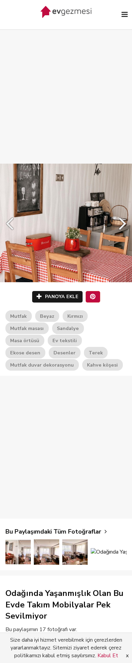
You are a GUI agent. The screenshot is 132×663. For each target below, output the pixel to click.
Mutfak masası (27, 328)
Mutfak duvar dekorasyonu (42, 364)
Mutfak (18, 316)
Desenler (64, 352)
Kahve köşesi (102, 364)
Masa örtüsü (24, 340)
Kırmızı (75, 316)
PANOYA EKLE (60, 296)
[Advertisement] (66, 90)
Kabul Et (107, 655)
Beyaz (47, 316)
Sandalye (68, 328)
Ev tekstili (64, 340)
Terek (96, 352)
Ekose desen (25, 352)
